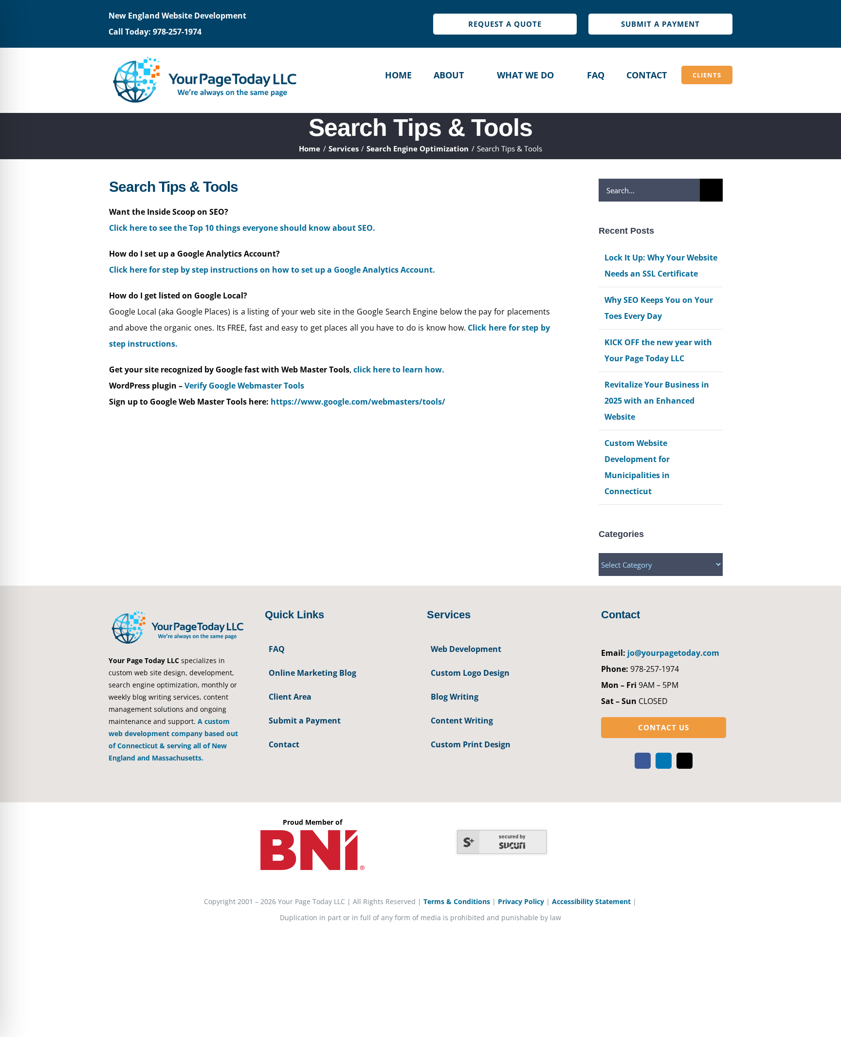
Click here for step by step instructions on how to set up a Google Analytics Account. (272, 269)
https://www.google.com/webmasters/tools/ (358, 401)
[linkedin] (664, 761)
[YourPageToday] (204, 56)
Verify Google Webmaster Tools (244, 385)
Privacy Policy (521, 901)
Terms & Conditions (456, 901)
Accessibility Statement (591, 901)
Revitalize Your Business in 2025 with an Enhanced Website (656, 400)
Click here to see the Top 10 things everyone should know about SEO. (242, 227)
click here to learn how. (398, 369)
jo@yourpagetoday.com (673, 653)
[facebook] (643, 761)
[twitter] (684, 761)
